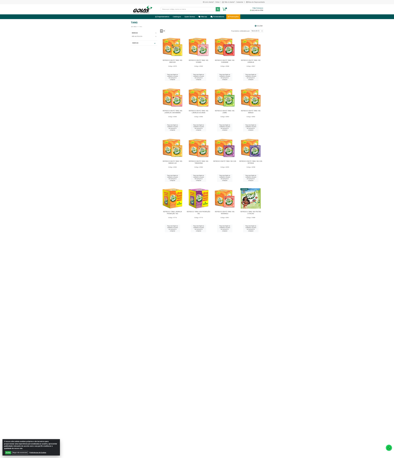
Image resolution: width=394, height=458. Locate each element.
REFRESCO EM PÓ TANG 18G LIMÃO (224, 112)
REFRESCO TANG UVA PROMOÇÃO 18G (198, 213)
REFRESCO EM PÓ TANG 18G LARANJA (251, 61)
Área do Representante (256, 2)
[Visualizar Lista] (164, 31)
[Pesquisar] (218, 9)
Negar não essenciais (20, 452)
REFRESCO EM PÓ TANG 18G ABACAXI (172, 61)
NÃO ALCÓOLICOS (137, 36)
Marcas (135, 43)
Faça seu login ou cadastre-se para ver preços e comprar (172, 77)
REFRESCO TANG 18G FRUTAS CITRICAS (251, 213)
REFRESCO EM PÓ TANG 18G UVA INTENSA (250, 162)
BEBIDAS (135, 33)
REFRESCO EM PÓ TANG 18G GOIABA (198, 61)
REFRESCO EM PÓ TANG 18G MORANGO (224, 213)
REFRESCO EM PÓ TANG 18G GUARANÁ (224, 61)
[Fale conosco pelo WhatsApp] (389, 448)
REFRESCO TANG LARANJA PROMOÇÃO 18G (172, 213)
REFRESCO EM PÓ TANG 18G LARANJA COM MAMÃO (172, 112)
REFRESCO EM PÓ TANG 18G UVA (224, 161)
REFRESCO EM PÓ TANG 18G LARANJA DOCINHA (198, 112)
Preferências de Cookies (37, 452)
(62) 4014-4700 (257, 10)
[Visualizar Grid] (161, 31)
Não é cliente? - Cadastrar (234, 2)
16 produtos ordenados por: (240, 31)
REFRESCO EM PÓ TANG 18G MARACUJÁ (172, 162)
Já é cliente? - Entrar (212, 2)
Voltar (259, 26)
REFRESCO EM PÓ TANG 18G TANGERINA (198, 162)
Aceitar (8, 452)
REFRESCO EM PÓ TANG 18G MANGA (251, 112)
